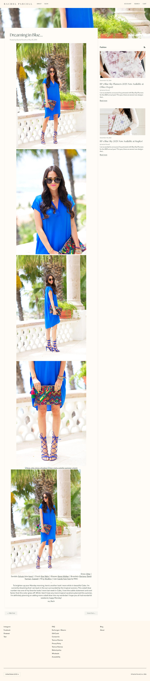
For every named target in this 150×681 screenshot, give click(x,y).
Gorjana (82, 576)
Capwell (35, 579)
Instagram (7, 627)
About (102, 630)
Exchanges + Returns (59, 630)
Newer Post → (91, 613)
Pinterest (7, 633)
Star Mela (45, 576)
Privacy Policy (56, 643)
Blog (101, 627)
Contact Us (55, 637)
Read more (103, 101)
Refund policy (56, 650)
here (30, 576)
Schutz (21, 576)
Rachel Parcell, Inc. (138, 674)
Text (5, 637)
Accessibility (56, 657)
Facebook (7, 630)
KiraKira (48, 579)
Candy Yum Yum (64, 579)
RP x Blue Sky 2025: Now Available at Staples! (121, 141)
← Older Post (11, 613)
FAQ (53, 627)
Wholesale (55, 653)
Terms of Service (57, 640)
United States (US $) (11, 674)
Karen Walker (63, 576)
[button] (46, 4)
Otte (88, 574)
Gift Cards (55, 633)
